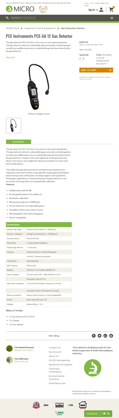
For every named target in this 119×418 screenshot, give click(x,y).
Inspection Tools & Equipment (40, 28)
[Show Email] (104, 413)
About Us (53, 356)
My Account (55, 352)
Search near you (21, 361)
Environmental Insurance (24, 347)
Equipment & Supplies (60, 364)
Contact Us (54, 347)
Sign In (92, 9)
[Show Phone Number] (108, 413)
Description (18, 142)
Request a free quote (24, 350)
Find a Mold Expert (22, 358)
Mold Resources (57, 383)
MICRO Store (12, 28)
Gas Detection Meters (73, 28)
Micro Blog (54, 336)
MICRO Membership (59, 360)
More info (10, 57)
